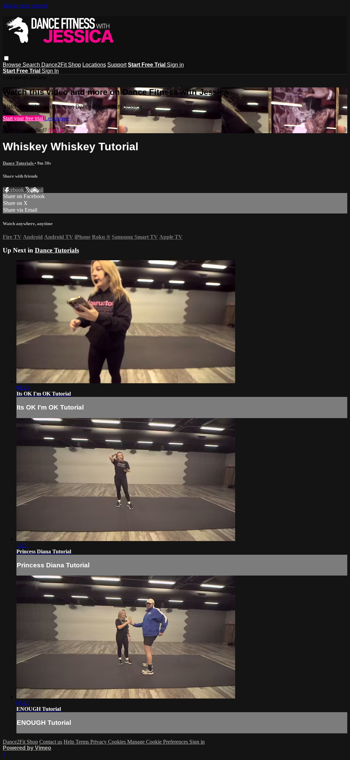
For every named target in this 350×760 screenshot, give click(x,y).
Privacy (99, 742)
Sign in (175, 65)
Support (116, 65)
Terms (83, 742)
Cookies (117, 742)
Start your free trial (23, 118)
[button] (6, 58)
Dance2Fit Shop (61, 65)
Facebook (14, 190)
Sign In (50, 71)
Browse (13, 65)
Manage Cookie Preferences (158, 742)
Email (37, 190)
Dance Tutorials (19, 163)
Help (70, 742)
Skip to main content (25, 6)
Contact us (50, 742)
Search (32, 65)
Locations (94, 65)
